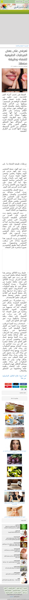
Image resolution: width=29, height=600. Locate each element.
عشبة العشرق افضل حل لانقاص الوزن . (12, 574)
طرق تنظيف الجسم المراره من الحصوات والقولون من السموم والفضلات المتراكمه (12, 527)
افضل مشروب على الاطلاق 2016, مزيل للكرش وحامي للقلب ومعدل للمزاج (11, 545)
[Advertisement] (14, 29)
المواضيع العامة (20, 46)
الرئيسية (26, 46)
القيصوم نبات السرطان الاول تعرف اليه (12, 568)
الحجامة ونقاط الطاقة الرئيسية (14, 532)
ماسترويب (11, 596)
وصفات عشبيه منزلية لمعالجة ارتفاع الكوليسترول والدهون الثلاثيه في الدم (12, 539)
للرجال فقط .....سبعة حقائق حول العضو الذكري (11, 580)
